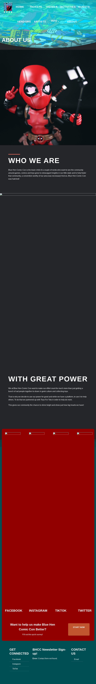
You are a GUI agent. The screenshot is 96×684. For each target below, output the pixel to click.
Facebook (16, 659)
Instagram (16, 664)
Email (76, 659)
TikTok (15, 669)
